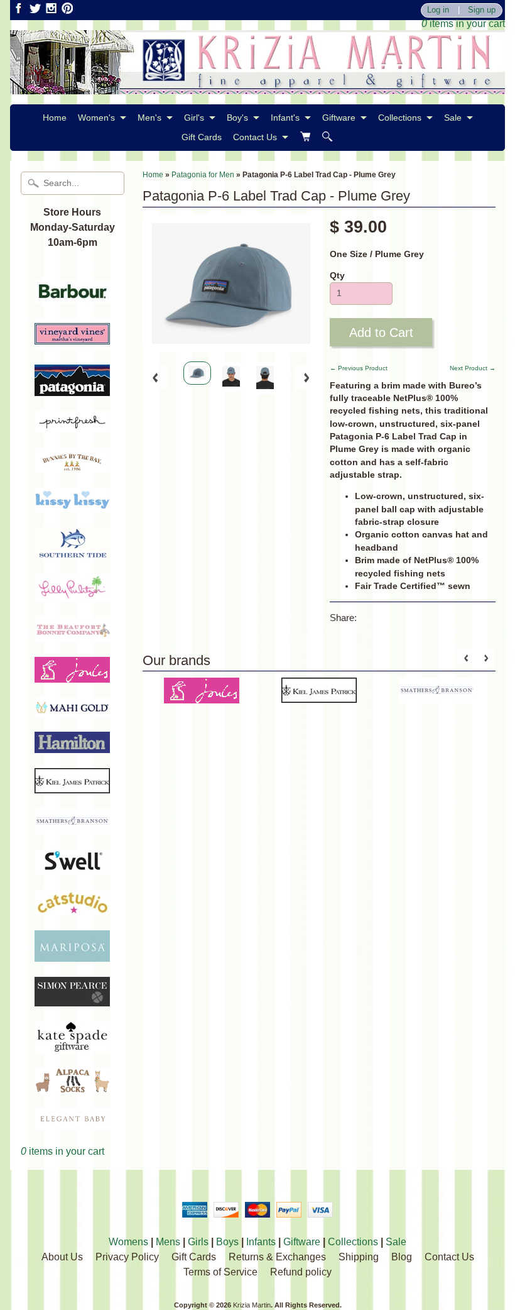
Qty (337, 275)
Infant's (285, 118)
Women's (96, 118)
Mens (168, 1241)
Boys (227, 1241)
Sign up (482, 10)
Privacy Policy (127, 1257)
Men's (149, 118)
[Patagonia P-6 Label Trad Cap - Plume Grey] (197, 373)
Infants (261, 1241)
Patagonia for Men (202, 175)
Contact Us (255, 137)
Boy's (237, 118)
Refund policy (301, 1272)
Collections (399, 118)
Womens (128, 1241)
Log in (438, 10)
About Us (62, 1257)
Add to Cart (381, 332)
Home (55, 118)
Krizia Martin (252, 1305)
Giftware (338, 118)
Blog (401, 1257)
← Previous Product (359, 368)
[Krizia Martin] (257, 86)
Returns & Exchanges (277, 1257)
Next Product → (473, 368)
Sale (453, 118)
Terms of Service (220, 1272)
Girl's (194, 118)
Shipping (359, 1257)
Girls (198, 1241)
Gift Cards (202, 137)
